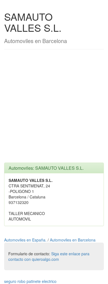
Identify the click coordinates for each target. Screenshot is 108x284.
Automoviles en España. (26, 240)
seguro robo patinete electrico (30, 281)
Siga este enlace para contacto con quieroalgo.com (48, 256)
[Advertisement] (54, 109)
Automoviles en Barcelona (73, 240)
